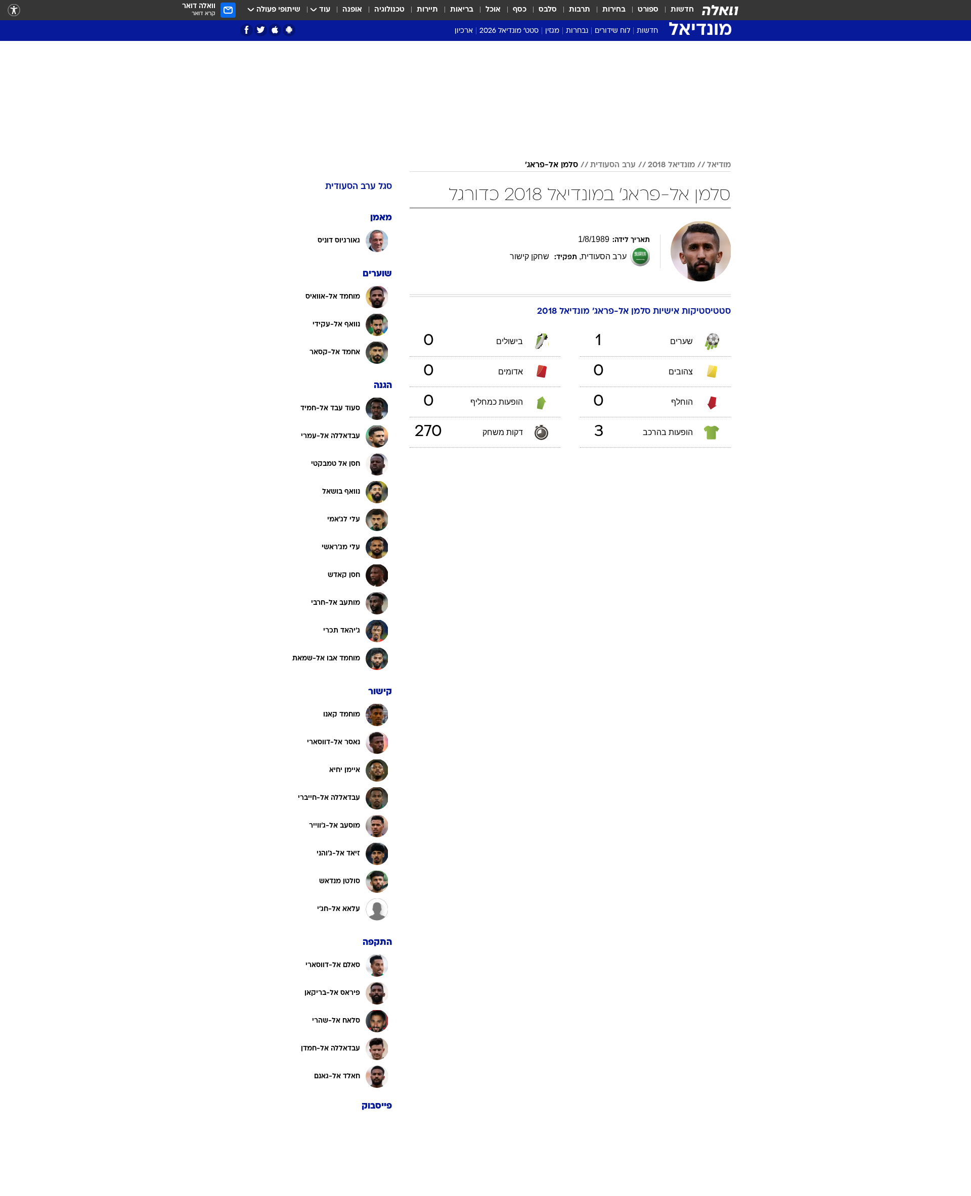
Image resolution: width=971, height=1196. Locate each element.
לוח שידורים (612, 31)
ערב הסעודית (613, 165)
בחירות (614, 10)
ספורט (648, 10)
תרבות (579, 10)
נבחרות (577, 31)
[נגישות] (14, 10)
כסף (519, 10)
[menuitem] (676, 10)
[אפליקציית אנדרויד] (289, 30)
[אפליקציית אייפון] (275, 30)
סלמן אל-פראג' (551, 165)
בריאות (461, 10)
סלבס (548, 10)
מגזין (552, 31)
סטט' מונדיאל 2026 (509, 31)
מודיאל (719, 165)
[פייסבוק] (246, 30)
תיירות (427, 10)
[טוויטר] (260, 30)
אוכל (493, 10)
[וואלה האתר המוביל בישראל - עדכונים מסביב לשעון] (720, 10)
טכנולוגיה (389, 10)
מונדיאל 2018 (671, 165)
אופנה (352, 10)
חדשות (682, 10)
